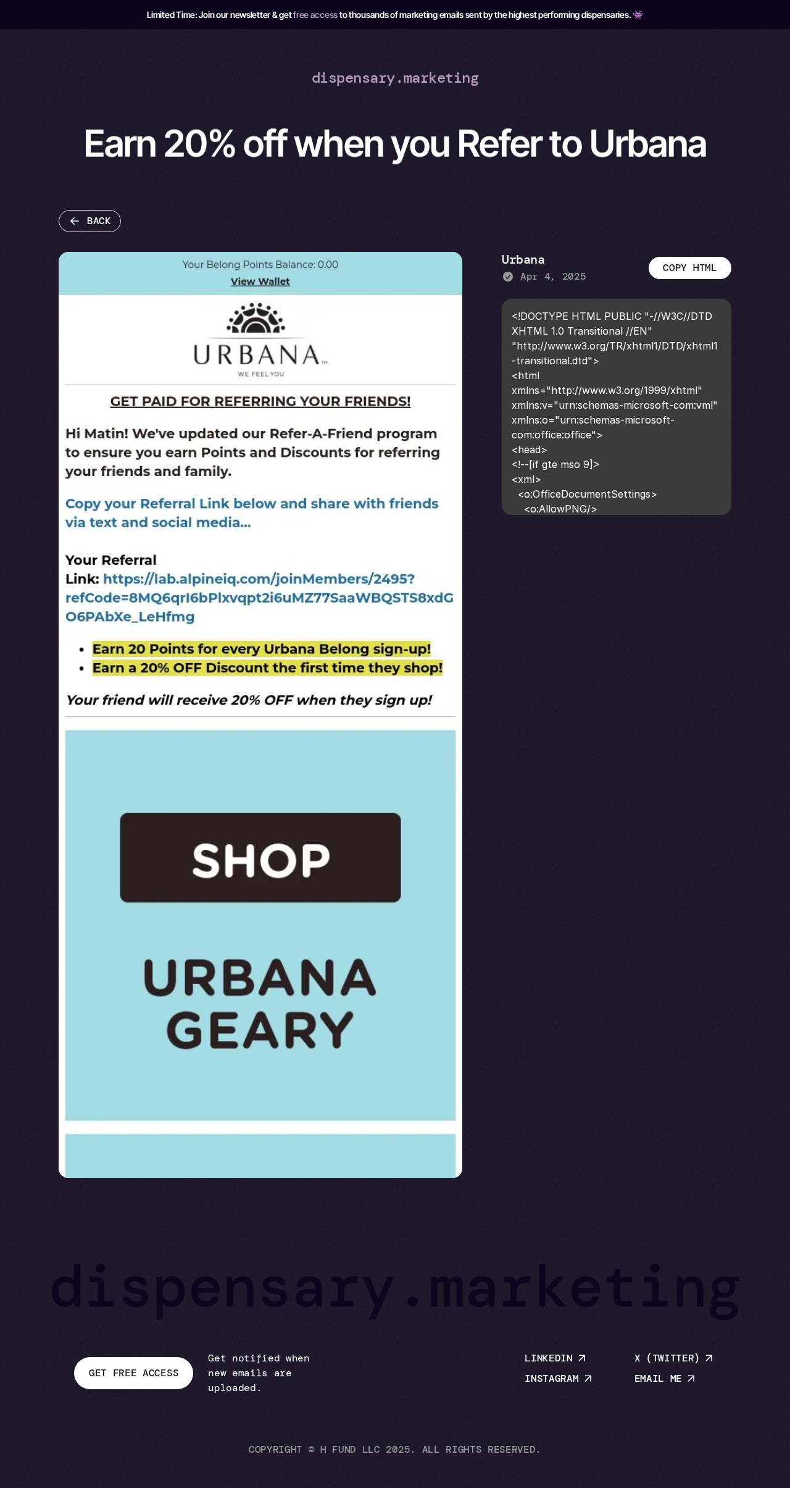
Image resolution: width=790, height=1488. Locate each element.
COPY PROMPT (689, 267)
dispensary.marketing (395, 77)
